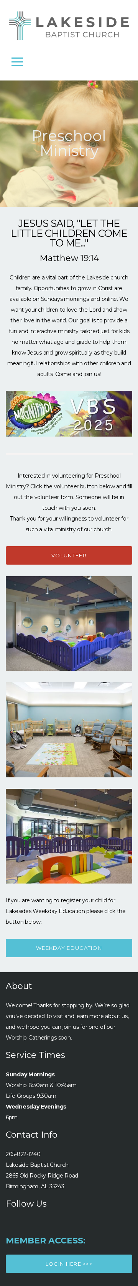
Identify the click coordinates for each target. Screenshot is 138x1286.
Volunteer (69, 555)
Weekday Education (69, 948)
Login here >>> (69, 1264)
